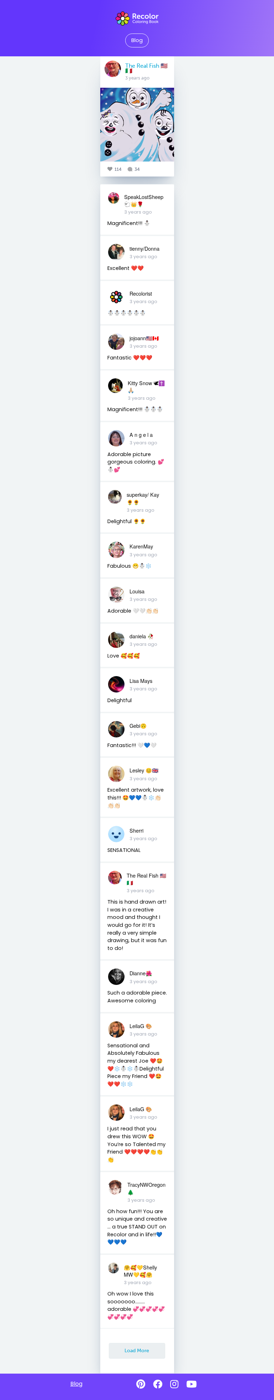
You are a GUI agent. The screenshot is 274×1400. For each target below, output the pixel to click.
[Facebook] (157, 1384)
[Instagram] (174, 1384)
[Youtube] (191, 1384)
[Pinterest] (140, 1384)
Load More (137, 1350)
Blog (137, 40)
